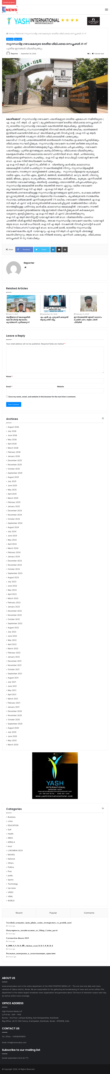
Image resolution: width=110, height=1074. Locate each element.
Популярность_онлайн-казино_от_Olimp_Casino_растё (32, 930)
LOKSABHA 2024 (15, 850)
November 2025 (15, 465)
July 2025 (12, 481)
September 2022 (15, 623)
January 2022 (14, 657)
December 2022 (15, 611)
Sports (10, 880)
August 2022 (13, 628)
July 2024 (12, 531)
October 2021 (13, 669)
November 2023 (15, 565)
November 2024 (15, 515)
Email (9, 386)
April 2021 (12, 694)
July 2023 (12, 582)
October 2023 (14, 569)
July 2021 (12, 682)
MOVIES (11, 855)
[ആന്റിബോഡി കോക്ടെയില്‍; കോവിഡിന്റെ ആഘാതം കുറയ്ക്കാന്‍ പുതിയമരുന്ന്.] (21, 303)
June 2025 (12, 485)
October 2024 (14, 519)
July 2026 (12, 431)
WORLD (11, 901)
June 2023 (12, 586)
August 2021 (13, 678)
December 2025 (15, 460)
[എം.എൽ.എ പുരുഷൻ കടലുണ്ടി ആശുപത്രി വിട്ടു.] (55, 303)
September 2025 (15, 473)
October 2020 (14, 719)
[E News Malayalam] (9, 9)
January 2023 (14, 607)
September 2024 (15, 523)
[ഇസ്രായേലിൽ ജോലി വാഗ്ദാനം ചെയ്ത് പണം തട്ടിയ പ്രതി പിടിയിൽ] (89, 303)
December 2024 (15, 510)
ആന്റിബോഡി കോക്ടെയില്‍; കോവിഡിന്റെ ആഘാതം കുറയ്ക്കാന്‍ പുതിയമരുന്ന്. (18, 319)
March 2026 (13, 448)
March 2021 (13, 699)
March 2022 (13, 648)
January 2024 (14, 556)
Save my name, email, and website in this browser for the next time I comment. (42, 397)
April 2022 (12, 644)
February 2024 (14, 552)
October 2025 (14, 469)
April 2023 (12, 594)
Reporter (14, 54)
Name (9, 376)
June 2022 (12, 636)
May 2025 (12, 490)
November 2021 (14, 665)
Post (10, 871)
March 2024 (13, 548)
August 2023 (13, 577)
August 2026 (13, 427)
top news (18, 39)
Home (11, 33)
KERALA (11, 842)
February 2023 (14, 602)
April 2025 (12, 494)
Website (60, 386)
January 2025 (14, 506)
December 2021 (14, 661)
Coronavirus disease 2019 (17, 938)
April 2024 (12, 544)
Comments (89, 913)
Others (11, 863)
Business (11, 817)
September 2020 (15, 724)
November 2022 (15, 615)
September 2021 (15, 673)
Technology (13, 884)
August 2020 (13, 728)
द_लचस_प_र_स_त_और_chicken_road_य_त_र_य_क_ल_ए (29, 946)
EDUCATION (13, 825)
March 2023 (13, 598)
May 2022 (12, 640)
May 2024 (12, 540)
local (10, 846)
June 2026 (12, 435)
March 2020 (13, 745)
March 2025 (13, 498)
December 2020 (15, 711)
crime (10, 821)
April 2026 (12, 444)
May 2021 (12, 690)
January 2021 (13, 707)
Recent (19, 913)
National (19, 33)
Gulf (9, 829)
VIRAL (10, 896)
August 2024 (13, 527)
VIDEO (10, 892)
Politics (11, 867)
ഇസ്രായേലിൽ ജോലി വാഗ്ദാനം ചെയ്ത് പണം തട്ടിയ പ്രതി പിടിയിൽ (88, 319)
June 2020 (12, 736)
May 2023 (12, 590)
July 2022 (12, 632)
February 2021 (14, 703)
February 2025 (14, 502)
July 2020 (12, 732)
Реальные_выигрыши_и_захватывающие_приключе (31, 953)
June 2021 (12, 686)
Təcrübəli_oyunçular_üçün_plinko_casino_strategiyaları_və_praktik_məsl (38, 923)
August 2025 (13, 477)
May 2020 (12, 740)
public (10, 875)
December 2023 (15, 561)
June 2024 (12, 536)
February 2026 (14, 452)
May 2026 (12, 439)
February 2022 (14, 653)
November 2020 (15, 715)
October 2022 (14, 619)
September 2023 (15, 573)
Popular (53, 913)
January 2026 (14, 456)
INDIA (10, 838)
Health (10, 834)
